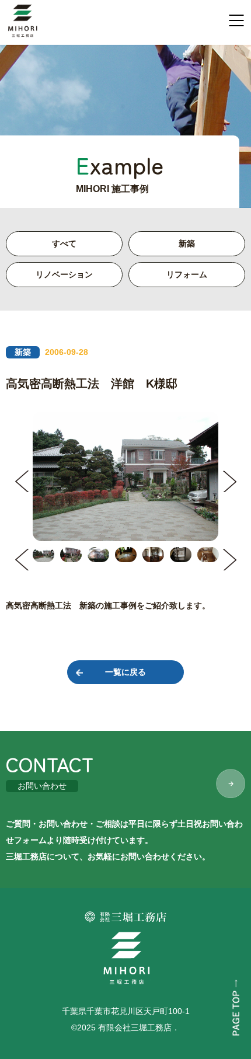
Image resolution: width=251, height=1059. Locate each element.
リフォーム (186, 274)
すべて (64, 243)
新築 (187, 243)
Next (229, 481)
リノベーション (64, 274)
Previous (22, 481)
